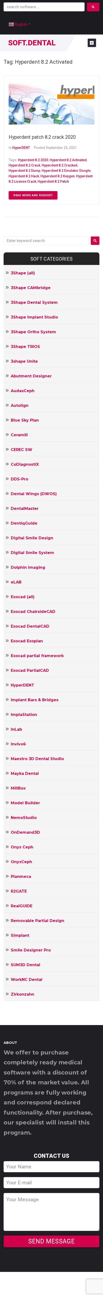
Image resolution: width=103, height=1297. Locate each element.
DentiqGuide (24, 523)
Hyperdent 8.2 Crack (24, 165)
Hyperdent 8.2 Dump (24, 171)
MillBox (18, 788)
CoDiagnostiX (25, 464)
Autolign (20, 405)
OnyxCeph (21, 862)
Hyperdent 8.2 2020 (33, 160)
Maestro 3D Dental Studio (37, 758)
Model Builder (25, 803)
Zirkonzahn (22, 994)
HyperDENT (21, 148)
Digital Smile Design (32, 538)
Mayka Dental (25, 773)
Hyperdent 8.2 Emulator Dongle (66, 171)
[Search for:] (46, 240)
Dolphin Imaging (28, 567)
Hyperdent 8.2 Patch (53, 181)
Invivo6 (18, 744)
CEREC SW (21, 449)
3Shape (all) (23, 273)
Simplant (20, 935)
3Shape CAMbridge (31, 287)
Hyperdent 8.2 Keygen (57, 176)
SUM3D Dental (25, 965)
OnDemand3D (25, 832)
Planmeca (21, 876)
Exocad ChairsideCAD (33, 611)
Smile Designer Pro (31, 950)
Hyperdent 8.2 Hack (24, 176)
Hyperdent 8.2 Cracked (59, 165)
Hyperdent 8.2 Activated (68, 160)
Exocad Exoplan (27, 641)
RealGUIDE (21, 906)
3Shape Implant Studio (34, 317)
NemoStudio (24, 817)
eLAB (16, 582)
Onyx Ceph (22, 847)
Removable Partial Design (37, 920)
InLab (16, 729)
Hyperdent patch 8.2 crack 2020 (42, 137)
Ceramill (19, 435)
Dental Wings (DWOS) (34, 494)
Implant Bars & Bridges (34, 700)
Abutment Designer (31, 376)
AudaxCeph (22, 390)
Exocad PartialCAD (30, 670)
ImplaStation (24, 714)
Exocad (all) (22, 597)
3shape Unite (24, 361)
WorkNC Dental (26, 979)
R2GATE (19, 891)
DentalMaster (25, 508)
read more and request (33, 195)
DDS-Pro (19, 479)
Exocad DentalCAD (30, 626)
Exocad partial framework (37, 655)
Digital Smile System (32, 552)
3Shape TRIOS (25, 346)
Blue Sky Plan (25, 420)
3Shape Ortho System (33, 332)
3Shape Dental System (34, 302)
